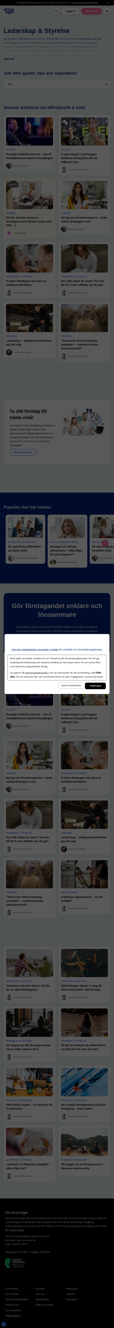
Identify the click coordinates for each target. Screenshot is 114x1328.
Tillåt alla (95, 686)
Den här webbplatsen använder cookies (35, 649)
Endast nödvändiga (71, 686)
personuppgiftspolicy (37, 672)
